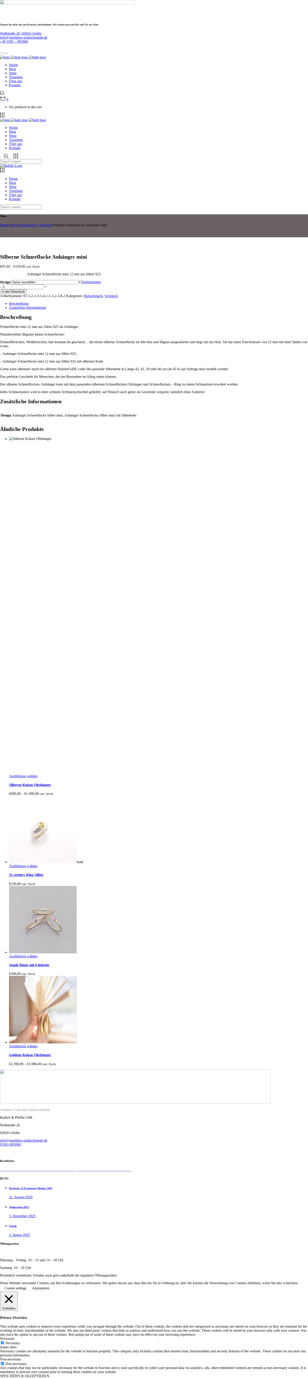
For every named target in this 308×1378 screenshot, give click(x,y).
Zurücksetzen (91, 282)
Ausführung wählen (23, 776)
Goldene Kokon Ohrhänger (30, 1055)
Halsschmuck (27, 225)
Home (4, 225)
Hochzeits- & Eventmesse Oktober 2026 (30, 1188)
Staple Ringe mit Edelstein (29, 965)
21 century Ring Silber (26, 875)
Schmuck (45, 225)
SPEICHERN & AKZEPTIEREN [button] (24, 1376)
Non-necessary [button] (10, 1359)
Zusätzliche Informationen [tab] (27, 307)
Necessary (12, 1343)
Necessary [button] (7, 1338)
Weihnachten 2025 (19, 1207)
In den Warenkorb (13, 291)
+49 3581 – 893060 (14, 41)
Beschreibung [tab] (19, 303)
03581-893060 (10, 1144)
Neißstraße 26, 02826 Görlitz (20, 33)
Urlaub (13, 1226)
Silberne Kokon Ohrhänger (30, 785)
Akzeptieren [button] (40, 1288)
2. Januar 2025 (19, 1235)
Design (5, 282)
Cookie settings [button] (15, 1288)
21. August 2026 (21, 1197)
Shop (13, 225)
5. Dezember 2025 (22, 1216)
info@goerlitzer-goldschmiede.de (23, 37)
